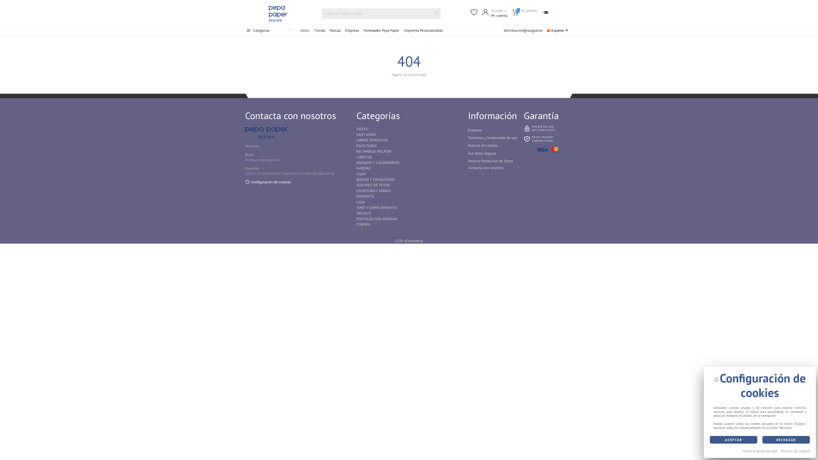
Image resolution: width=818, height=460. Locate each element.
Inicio (304, 30)
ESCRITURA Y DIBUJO (373, 190)
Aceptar (733, 440)
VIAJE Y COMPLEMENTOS (376, 207)
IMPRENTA (365, 196)
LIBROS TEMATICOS (372, 140)
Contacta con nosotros (486, 167)
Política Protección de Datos (490, 160)
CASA (360, 202)
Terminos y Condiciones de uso (492, 137)
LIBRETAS (364, 157)
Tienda (319, 30)
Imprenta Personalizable (423, 30)
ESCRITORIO (366, 145)
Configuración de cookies (271, 182)
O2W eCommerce (409, 240)
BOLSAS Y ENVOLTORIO (375, 179)
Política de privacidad (760, 450)
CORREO (363, 224)
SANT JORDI (366, 134)
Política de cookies (796, 450)
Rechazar (786, 440)
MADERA (363, 168)
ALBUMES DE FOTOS (373, 185)
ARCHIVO (363, 213)
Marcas (335, 30)
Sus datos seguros (482, 153)
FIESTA (362, 128)
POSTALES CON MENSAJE (376, 218)
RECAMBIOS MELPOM (374, 151)
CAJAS (361, 173)
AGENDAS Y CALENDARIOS (377, 162)
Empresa (352, 30)
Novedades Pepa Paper (381, 30)
